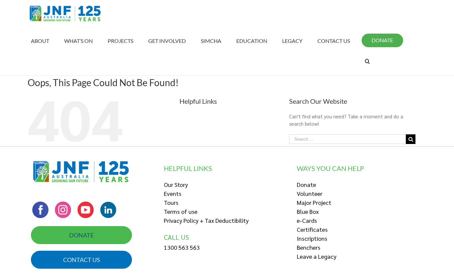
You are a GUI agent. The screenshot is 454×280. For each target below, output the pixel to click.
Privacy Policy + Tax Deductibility (206, 220)
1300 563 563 (182, 247)
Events (172, 193)
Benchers (308, 247)
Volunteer (309, 193)
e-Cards (307, 220)
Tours (171, 202)
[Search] (367, 61)
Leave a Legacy (316, 256)
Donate (306, 184)
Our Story (176, 184)
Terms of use (180, 211)
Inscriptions (312, 238)
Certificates (312, 229)
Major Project (314, 202)
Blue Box (308, 211)
